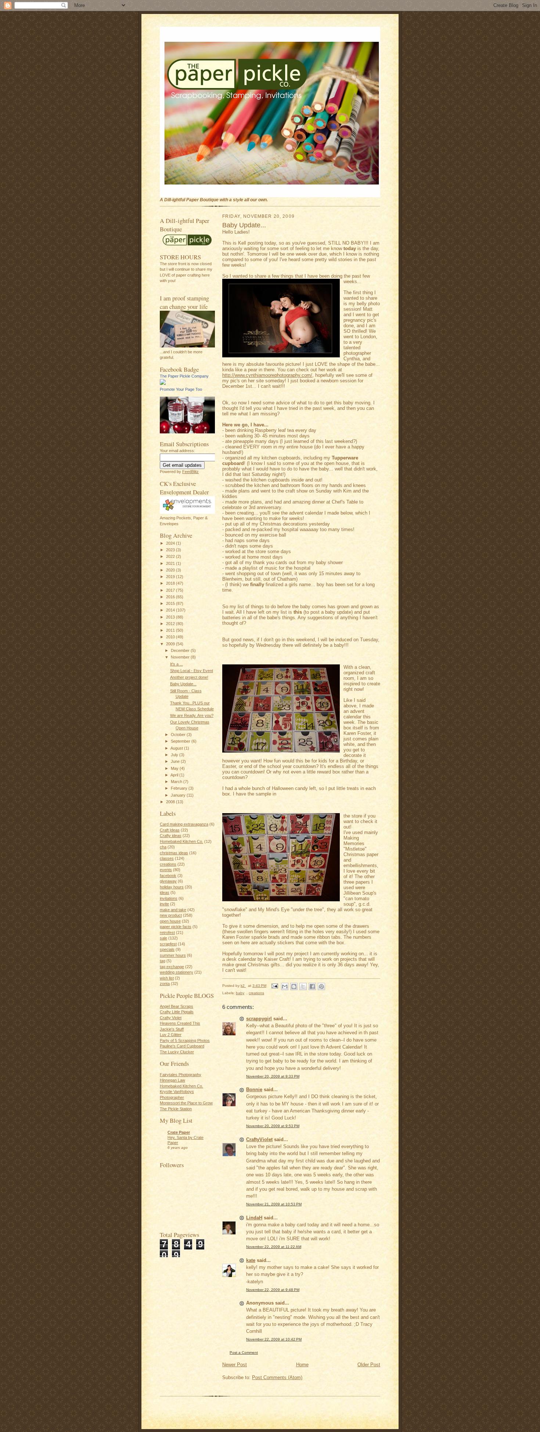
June (176, 761)
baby (240, 993)
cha (163, 847)
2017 (171, 590)
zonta (165, 983)
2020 (171, 570)
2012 (171, 623)
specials (167, 949)
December (181, 650)
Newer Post (234, 1364)
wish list (167, 978)
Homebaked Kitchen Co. (181, 841)
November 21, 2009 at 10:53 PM (274, 1204)
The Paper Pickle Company (184, 376)
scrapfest (168, 944)
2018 (171, 583)
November (181, 657)
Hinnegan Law (172, 1080)
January (179, 795)
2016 (171, 597)
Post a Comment (244, 1352)
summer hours (173, 955)
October (179, 734)
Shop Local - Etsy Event (191, 670)
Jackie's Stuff (172, 1029)
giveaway (168, 881)
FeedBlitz (190, 471)
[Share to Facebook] (312, 986)
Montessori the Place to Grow (186, 1103)
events (166, 870)
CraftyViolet (259, 1139)
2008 (171, 802)
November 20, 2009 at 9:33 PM (272, 1076)
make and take (173, 910)
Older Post (368, 1364)
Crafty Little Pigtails (177, 1012)
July (175, 755)
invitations (168, 898)
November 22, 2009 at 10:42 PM (274, 1339)
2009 (171, 644)
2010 (171, 637)
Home (302, 1364)
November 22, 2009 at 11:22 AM (273, 1247)
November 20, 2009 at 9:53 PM (272, 1126)
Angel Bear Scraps (176, 1006)
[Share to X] (303, 986)
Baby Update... (183, 684)
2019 (171, 576)
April (174, 775)
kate (250, 1260)
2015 (171, 603)
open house (170, 921)
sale (163, 938)
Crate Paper (179, 1132)
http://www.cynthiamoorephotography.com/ (267, 375)
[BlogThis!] (294, 986)
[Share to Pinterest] (321, 986)
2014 (171, 610)
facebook (168, 875)
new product (171, 915)
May (175, 768)
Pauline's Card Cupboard (182, 1046)
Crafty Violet (170, 1018)
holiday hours (172, 887)
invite (164, 904)
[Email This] (284, 986)
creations (168, 864)
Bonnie (254, 1089)
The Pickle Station (176, 1109)
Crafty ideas (170, 835)
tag (162, 961)
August (177, 748)
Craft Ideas (170, 830)
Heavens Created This (180, 1023)
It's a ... (176, 664)
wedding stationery (176, 972)
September (181, 741)
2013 (171, 617)
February (179, 788)
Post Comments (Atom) (277, 1377)
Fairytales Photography (180, 1074)
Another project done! (189, 677)
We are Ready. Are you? (191, 715)
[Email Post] (274, 986)
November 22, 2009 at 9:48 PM (272, 1290)
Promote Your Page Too (181, 389)
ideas (164, 892)
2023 (171, 550)
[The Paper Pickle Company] (163, 383)
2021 (171, 563)
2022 (171, 556)
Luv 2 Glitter (170, 1034)
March (177, 781)
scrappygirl (259, 1018)
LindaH (254, 1217)
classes (167, 858)
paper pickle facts (175, 926)
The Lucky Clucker (177, 1052)
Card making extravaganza (184, 824)
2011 (171, 630)
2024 (171, 543)
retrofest (167, 932)
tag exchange (172, 966)
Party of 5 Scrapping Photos (185, 1040)
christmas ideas (174, 853)
